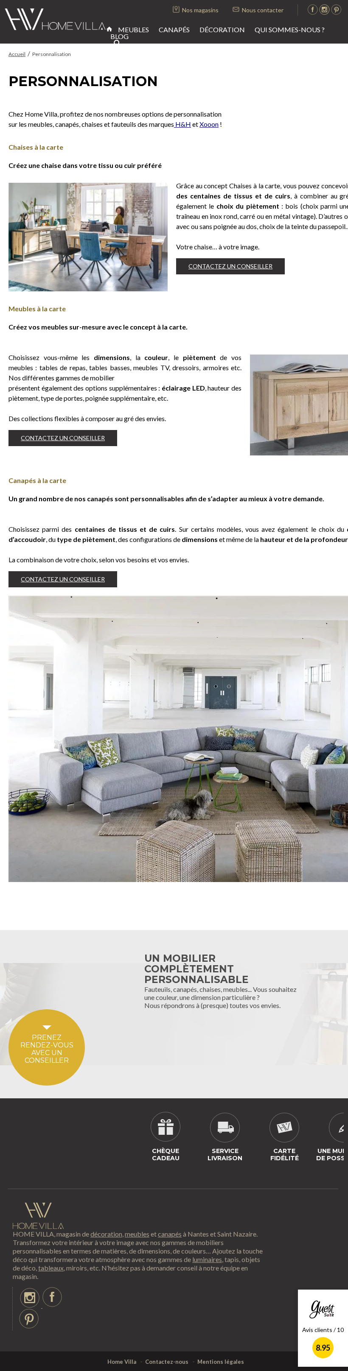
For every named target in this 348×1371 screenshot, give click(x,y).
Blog (119, 36)
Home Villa (121, 1361)
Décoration (222, 29)
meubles (137, 1234)
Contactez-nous (166, 1361)
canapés (170, 1234)
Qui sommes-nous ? (290, 29)
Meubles (133, 29)
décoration (106, 1234)
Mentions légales (220, 1361)
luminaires (207, 1259)
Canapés (174, 29)
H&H (182, 124)
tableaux (51, 1268)
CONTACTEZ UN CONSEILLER (230, 266)
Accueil (16, 54)
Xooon (209, 124)
